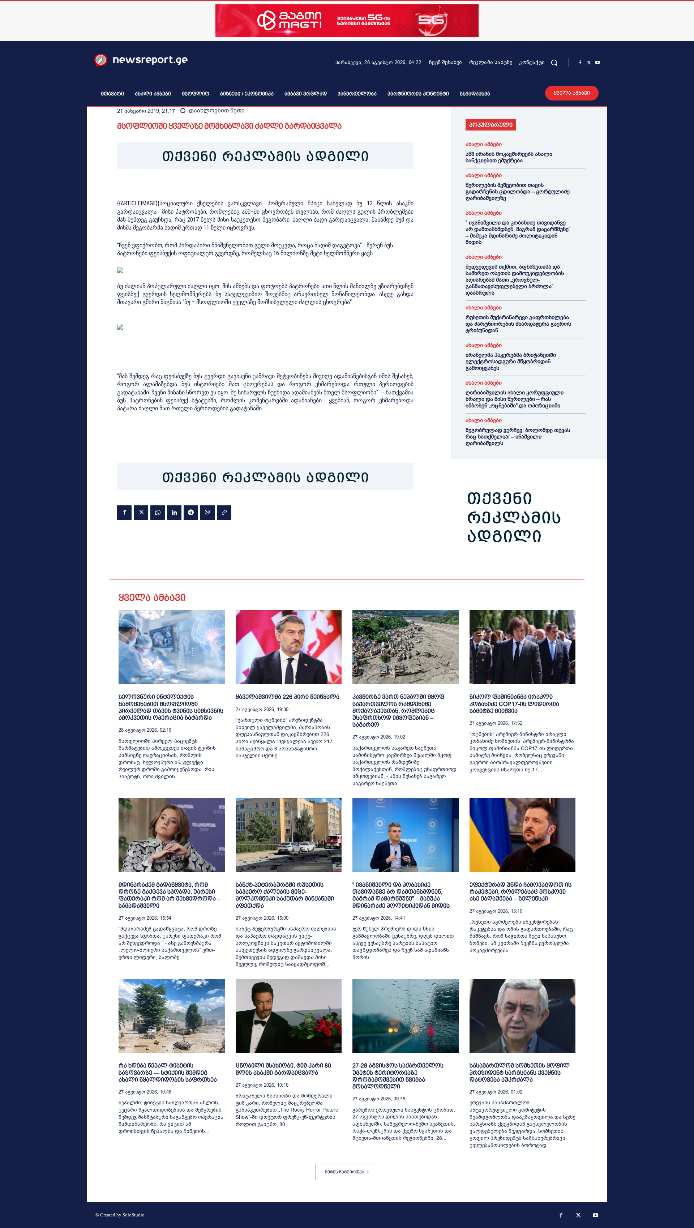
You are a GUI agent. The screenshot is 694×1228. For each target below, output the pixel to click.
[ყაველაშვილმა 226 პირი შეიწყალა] (289, 647)
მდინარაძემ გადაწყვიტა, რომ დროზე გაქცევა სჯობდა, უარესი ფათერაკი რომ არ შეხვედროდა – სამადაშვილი (169, 895)
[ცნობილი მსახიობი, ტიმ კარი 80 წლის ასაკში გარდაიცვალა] (289, 1016)
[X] (588, 63)
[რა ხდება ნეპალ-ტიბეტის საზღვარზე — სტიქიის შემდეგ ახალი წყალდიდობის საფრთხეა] (172, 1016)
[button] (554, 62)
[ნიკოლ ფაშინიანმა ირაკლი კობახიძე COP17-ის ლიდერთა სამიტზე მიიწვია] (523, 647)
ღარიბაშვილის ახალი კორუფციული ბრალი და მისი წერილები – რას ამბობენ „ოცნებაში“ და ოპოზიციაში (515, 399)
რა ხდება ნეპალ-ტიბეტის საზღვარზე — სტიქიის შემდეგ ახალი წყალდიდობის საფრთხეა (168, 1072)
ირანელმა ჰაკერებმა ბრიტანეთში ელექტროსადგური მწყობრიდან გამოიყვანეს (511, 361)
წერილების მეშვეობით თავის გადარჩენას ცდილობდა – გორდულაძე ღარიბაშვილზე (518, 191)
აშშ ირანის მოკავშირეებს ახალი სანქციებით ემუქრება (509, 157)
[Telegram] (191, 512)
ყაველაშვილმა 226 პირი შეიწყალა (287, 697)
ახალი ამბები (484, 144)
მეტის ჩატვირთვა (344, 1171)
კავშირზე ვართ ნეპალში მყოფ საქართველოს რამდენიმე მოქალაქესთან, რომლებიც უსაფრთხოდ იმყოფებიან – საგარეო (398, 711)
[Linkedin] (174, 512)
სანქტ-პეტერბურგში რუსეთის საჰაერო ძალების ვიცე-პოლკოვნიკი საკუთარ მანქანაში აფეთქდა (285, 895)
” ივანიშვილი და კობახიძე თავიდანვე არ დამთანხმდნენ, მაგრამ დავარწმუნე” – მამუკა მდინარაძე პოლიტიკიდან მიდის (518, 232)
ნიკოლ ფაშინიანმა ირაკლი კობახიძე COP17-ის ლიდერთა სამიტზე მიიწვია (514, 704)
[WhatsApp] (157, 512)
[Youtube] (597, 63)
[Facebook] (580, 63)
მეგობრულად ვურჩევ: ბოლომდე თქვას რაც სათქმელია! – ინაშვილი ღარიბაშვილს (518, 437)
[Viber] (207, 512)
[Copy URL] (224, 512)
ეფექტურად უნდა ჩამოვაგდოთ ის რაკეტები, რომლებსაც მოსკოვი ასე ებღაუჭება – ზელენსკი (520, 892)
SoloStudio (134, 1215)
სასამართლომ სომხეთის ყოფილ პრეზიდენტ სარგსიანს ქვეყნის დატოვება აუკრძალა (520, 1072)
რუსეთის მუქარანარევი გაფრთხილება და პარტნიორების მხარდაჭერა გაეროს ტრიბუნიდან (518, 324)
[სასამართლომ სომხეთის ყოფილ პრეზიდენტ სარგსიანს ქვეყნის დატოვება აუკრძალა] (523, 1016)
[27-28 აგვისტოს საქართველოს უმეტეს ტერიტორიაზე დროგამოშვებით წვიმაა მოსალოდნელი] (405, 1016)
